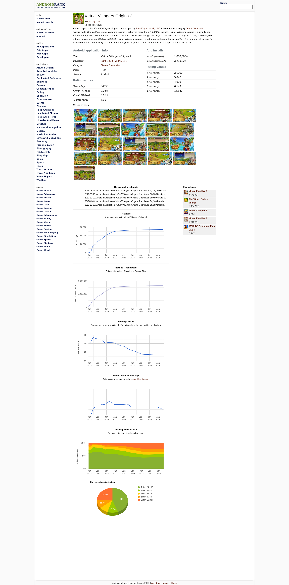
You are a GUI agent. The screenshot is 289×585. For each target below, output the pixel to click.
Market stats (43, 18)
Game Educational (46, 215)
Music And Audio (46, 134)
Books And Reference (48, 78)
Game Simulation (195, 28)
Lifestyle (41, 123)
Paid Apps (42, 50)
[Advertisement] (154, 5)
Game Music (43, 222)
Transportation (44, 169)
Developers (42, 57)
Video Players (44, 176)
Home (174, 583)
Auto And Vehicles (46, 71)
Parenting (41, 141)
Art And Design (45, 67)
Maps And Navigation (48, 127)
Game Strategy (44, 243)
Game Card (42, 204)
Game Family (43, 218)
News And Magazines (48, 137)
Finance (41, 106)
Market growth (44, 22)
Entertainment (44, 99)
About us (155, 583)
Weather (41, 180)
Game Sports (43, 239)
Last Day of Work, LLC (97, 21)
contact (40, 36)
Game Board (43, 201)
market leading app (140, 379)
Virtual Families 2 (198, 191)
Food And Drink (45, 109)
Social (39, 159)
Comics (40, 85)
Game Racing (44, 229)
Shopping (42, 155)
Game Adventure (45, 194)
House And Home (46, 116)
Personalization (45, 144)
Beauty (40, 74)
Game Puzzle (43, 225)
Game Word (43, 250)
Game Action (43, 190)
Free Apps (42, 53)
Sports (40, 162)
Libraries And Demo (47, 120)
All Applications (45, 46)
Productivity (43, 152)
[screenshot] (85, 115)
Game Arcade (44, 197)
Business (41, 81)
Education (42, 95)
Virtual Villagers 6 (198, 210)
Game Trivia (43, 246)
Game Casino (44, 208)
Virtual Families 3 (198, 218)
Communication (45, 88)
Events (40, 102)
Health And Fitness (47, 113)
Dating (40, 92)
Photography (43, 148)
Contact (165, 583)
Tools (39, 166)
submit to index (45, 32)
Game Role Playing (47, 232)
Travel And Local (46, 173)
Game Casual (44, 211)
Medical (40, 130)
